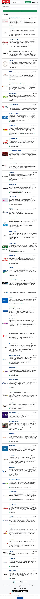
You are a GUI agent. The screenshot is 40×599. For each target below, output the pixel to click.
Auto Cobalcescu (13, 104)
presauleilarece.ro (13, 421)
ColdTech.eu (12, 220)
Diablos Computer (13, 39)
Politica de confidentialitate (26, 585)
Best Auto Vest (13, 504)
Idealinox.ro (12, 307)
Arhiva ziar (9, 585)
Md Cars (11, 551)
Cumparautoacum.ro (14, 17)
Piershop (11, 29)
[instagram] (17, 588)
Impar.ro (11, 539)
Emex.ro (11, 208)
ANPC (20, 586)
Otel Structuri (12, 412)
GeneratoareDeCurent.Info (16, 391)
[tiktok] (22, 588)
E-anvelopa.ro (12, 445)
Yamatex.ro (12, 467)
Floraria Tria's (12, 243)
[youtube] (25, 588)
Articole (4, 585)
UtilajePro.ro (12, 528)
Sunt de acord (20, 597)
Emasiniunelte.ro (13, 343)
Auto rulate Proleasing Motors (17, 83)
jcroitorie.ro (12, 433)
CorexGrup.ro (12, 162)
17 (24, 581)
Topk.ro (11, 267)
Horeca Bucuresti (13, 138)
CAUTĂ (20, 11)
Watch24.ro (12, 291)
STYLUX (11, 60)
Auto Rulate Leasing (14, 113)
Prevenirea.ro (12, 125)
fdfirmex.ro (12, 558)
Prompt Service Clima (14, 479)
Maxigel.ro (12, 255)
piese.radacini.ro (13, 379)
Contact (34, 585)
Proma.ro (11, 332)
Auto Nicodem (12, 93)
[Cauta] (21, 2)
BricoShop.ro (12, 403)
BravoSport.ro (12, 319)
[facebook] (15, 588)
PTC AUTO (11, 516)
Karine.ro (11, 50)
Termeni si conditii (16, 585)
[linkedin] (20, 588)
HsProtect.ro (12, 196)
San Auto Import (13, 279)
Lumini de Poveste (14, 455)
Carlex (10, 71)
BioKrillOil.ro (12, 184)
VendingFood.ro (13, 367)
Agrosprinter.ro (13, 491)
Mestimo (11, 172)
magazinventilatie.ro (14, 355)
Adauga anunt (28, 2)
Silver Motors (12, 570)
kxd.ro (10, 297)
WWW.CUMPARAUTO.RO (15, 150)
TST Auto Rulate (13, 231)
